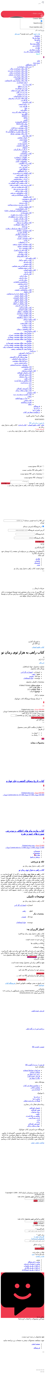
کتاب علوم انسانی (34, 425)
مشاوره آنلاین (35, 1087)
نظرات (37, 48)
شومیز (31, 676)
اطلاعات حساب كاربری (32, 52)
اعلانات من (36, 46)
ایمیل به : (34, 733)
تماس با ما (36, 1099)
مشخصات (36, 853)
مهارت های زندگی (33, 1126)
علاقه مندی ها (35, 44)
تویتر (38, 565)
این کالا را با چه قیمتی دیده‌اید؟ (33, 520)
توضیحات (37, 851)
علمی (38, 1114)
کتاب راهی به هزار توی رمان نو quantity (30, 715)
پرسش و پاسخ (35, 857)
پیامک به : (34, 735)
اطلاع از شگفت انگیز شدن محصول (29, 727)
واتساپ (37, 561)
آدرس (38, 42)
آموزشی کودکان (34, 1124)
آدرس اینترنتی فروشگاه (36, 530)
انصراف (41, 1201)
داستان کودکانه (34, 1108)
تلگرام (38, 559)
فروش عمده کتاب (33, 1076)
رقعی (34, 674)
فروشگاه (37, 1348)
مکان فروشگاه (39, 538)
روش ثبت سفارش (33, 1074)
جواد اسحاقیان (28, 678)
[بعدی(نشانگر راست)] (41, 1371)
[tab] (20, 851)
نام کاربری (40, 1229)
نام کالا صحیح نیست (35, 466)
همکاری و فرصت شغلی (31, 1101)
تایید (35, 1201)
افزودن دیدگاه (32, 957)
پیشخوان (37, 36)
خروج (38, 53)
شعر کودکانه (35, 1110)
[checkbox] (32, 22)
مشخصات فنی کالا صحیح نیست (31, 474)
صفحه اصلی (36, 1344)
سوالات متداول (35, 1072)
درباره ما (37, 1097)
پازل (38, 1120)
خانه (42, 425)
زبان (38, 1122)
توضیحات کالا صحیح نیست (33, 477)
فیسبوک (37, 563)
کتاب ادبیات (22, 425)
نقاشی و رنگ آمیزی (33, 1116)
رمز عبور (40, 1235)
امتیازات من (36, 1089)
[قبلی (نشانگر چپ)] (43, 1371)
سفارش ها (36, 38)
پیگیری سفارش (34, 50)
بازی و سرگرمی (34, 1118)
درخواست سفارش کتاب (31, 1085)
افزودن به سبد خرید (37, 717)
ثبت (43, 739)
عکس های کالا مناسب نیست (32, 470)
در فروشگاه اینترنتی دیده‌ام (32, 526)
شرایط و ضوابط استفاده (31, 1070)
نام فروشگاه (39, 534)
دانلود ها (37, 40)
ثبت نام (17, 34)
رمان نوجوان (35, 1112)
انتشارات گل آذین (27, 672)
